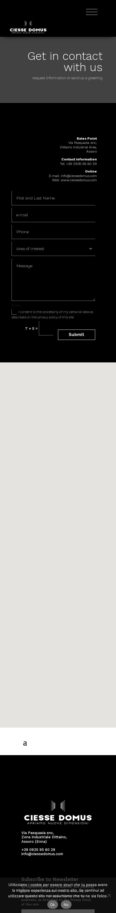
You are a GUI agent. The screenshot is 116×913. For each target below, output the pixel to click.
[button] (60, 539)
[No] (109, 895)
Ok (52, 904)
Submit (76, 334)
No (66, 904)
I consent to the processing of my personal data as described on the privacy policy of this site (52, 314)
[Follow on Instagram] (34, 868)
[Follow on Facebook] (25, 868)
